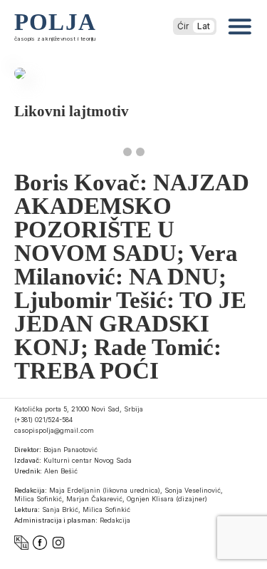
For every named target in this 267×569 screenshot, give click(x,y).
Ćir (183, 26)
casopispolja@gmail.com (54, 430)
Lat (203, 26)
